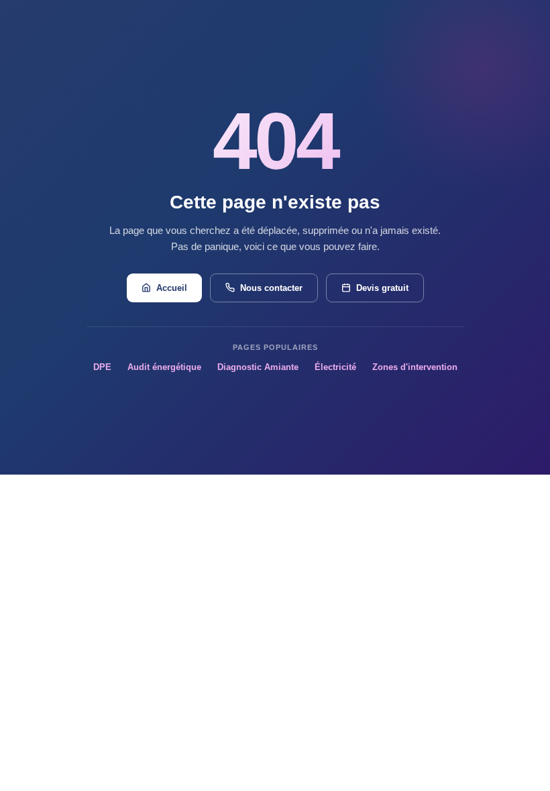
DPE (102, 367)
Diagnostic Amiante (257, 367)
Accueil (171, 288)
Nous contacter (271, 288)
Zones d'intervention (414, 367)
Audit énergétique (164, 367)
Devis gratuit (382, 288)
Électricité (335, 367)
